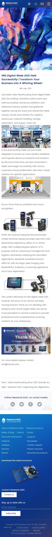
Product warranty (35, 449)
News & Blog (8, 432)
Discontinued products (37, 452)
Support (31, 437)
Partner (5, 452)
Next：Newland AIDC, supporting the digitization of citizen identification (26, 387)
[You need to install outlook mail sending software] (42, 4)
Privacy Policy (22, 527)
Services (5, 449)
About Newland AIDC (13, 428)
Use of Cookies (38, 527)
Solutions (6, 445)
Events (20, 432)
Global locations (34, 428)
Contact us (9, 494)
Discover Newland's (12, 437)
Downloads (32, 441)
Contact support (34, 445)
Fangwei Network (34, 533)
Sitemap (36, 530)
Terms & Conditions (20, 530)
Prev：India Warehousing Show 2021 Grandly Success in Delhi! (26, 382)
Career (29, 432)
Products (5, 441)
